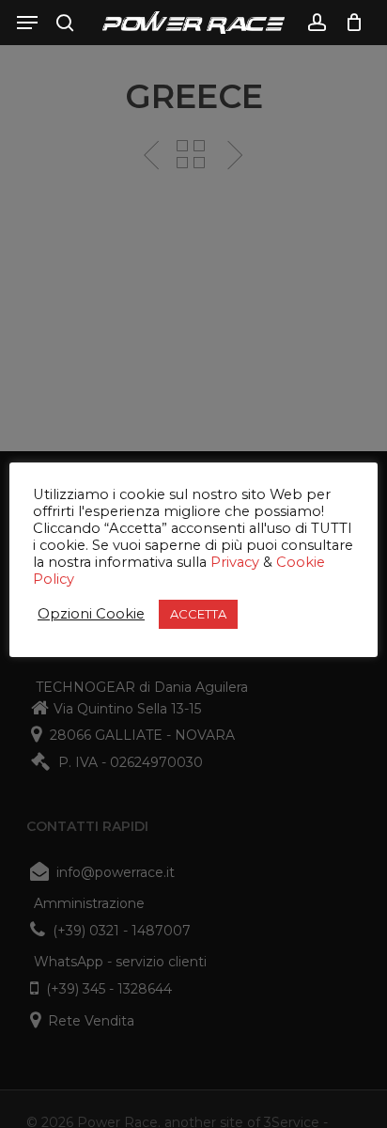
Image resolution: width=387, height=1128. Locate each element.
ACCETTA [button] (198, 613)
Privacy (234, 562)
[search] (65, 22)
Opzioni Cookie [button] (91, 613)
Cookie (300, 562)
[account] (316, 22)
